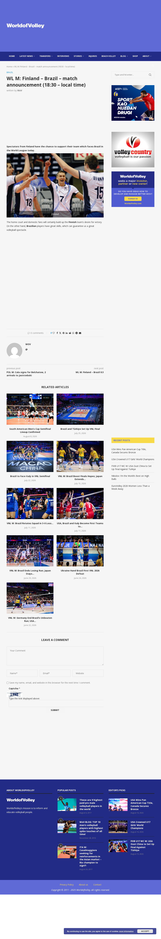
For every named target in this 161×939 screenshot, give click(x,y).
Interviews (63, 56)
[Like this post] (54, 332)
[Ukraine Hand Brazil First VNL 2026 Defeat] (80, 550)
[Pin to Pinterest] (63, 332)
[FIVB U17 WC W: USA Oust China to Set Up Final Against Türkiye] (118, 846)
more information (126, 931)
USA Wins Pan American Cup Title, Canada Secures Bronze (128, 451)
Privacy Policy (67, 884)
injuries (93, 56)
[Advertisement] (105, 26)
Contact (97, 884)
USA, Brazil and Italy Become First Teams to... (80, 525)
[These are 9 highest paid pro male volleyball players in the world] (67, 804)
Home (12, 56)
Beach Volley (109, 56)
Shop (135, 56)
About (146, 56)
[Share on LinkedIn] (67, 332)
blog (123, 56)
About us (83, 884)
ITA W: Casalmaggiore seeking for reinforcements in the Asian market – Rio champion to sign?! (90, 856)
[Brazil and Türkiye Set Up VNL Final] (80, 409)
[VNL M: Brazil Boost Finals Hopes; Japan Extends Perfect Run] (80, 456)
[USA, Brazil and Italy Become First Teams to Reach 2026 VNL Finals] (80, 503)
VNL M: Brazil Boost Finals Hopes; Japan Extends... (80, 478)
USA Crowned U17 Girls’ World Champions (132, 459)
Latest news (26, 56)
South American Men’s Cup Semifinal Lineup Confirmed (30, 430)
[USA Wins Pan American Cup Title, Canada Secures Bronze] (118, 804)
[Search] (152, 65)
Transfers (44, 56)
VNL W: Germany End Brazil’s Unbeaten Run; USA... (30, 619)
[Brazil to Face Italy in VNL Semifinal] (30, 456)
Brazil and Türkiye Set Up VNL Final (80, 428)
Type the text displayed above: (24, 698)
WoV (19, 90)
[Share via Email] (80, 332)
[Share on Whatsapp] (73, 332)
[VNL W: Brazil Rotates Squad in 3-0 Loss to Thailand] (30, 503)
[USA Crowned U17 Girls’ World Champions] (118, 826)
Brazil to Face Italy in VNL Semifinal (30, 476)
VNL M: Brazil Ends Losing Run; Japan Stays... (30, 572)
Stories (78, 56)
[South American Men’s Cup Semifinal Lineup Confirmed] (30, 409)
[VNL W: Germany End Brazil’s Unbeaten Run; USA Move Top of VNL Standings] (30, 598)
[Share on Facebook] (57, 332)
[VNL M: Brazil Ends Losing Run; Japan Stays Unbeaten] (30, 550)
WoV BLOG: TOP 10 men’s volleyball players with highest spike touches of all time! (91, 828)
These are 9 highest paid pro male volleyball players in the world (91, 804)
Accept (145, 931)
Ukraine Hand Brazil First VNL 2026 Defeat (80, 572)
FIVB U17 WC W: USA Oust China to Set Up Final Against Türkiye (131, 467)
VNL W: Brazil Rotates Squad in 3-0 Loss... (30, 523)
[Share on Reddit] (70, 332)
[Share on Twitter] (60, 332)
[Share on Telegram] (76, 332)
